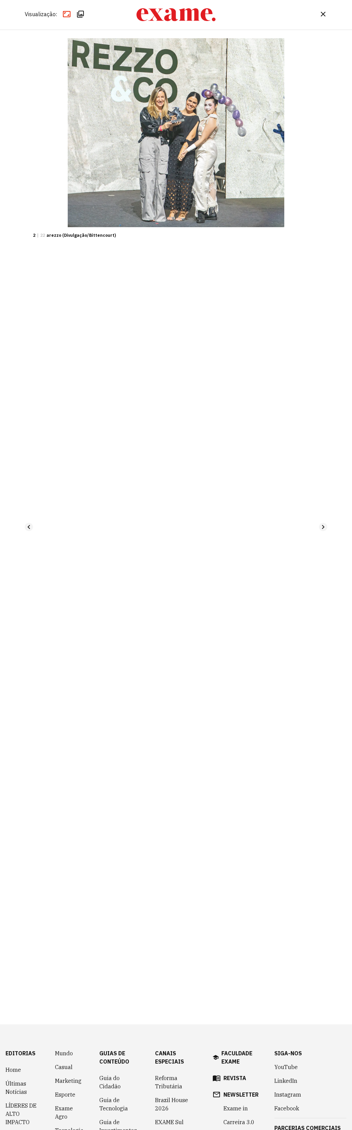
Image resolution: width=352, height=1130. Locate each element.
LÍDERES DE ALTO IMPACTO (21, 1114)
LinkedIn (285, 1080)
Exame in (235, 1108)
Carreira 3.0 (238, 1122)
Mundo (64, 1053)
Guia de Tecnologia (113, 1104)
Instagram (287, 1094)
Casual (64, 1067)
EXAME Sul (169, 1122)
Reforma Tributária (168, 1082)
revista (234, 1078)
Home (13, 1069)
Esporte (65, 1094)
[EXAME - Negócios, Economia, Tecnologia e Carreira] (176, 14)
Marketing (68, 1080)
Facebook (286, 1108)
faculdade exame (236, 1057)
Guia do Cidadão (110, 1082)
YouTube (286, 1067)
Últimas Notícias (16, 1087)
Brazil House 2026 (171, 1104)
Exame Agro (64, 1112)
